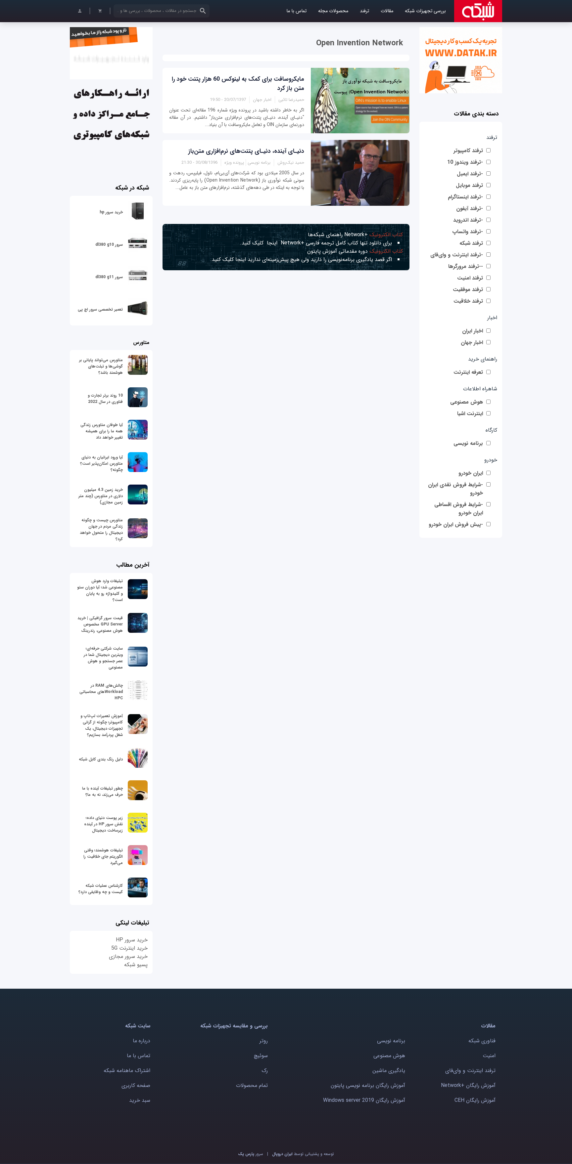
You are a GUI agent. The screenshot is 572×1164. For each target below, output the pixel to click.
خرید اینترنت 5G (129, 948)
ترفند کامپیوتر (468, 151)
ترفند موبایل (469, 185)
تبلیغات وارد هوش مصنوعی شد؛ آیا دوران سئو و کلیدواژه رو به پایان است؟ (100, 590)
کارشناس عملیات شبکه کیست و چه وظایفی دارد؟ (100, 889)
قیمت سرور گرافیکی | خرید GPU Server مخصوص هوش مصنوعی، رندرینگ (100, 624)
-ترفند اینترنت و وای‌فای (456, 255)
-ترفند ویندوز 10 (465, 162)
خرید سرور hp (111, 212)
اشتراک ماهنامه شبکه (127, 1070)
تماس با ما (296, 11)
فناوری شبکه (482, 1041)
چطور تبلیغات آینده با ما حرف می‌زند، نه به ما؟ (102, 791)
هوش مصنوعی (466, 402)
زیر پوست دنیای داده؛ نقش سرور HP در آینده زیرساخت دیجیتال (103, 824)
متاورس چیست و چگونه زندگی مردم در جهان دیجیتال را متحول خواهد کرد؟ (101, 529)
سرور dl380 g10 (109, 244)
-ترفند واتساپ (467, 232)
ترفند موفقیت (468, 289)
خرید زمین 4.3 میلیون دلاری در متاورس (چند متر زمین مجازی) (100, 496)
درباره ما (141, 1041)
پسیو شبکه (136, 965)
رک (265, 1070)
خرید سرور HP (132, 940)
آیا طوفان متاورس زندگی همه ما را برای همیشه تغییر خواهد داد (101, 431)
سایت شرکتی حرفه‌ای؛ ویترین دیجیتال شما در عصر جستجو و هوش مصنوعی (103, 657)
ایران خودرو (470, 473)
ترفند (364, 11)
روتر (264, 1041)
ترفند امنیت (470, 278)
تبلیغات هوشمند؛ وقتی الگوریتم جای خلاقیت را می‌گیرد (103, 856)
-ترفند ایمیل (470, 174)
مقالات (387, 11)
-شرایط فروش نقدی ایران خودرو (455, 489)
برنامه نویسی (468, 443)
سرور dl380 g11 (109, 277)
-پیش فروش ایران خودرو (456, 524)
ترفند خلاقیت (468, 301)
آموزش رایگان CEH (475, 1100)
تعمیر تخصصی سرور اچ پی (100, 309)
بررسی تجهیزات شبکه (425, 11)
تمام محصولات (252, 1085)
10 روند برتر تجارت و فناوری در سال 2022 (105, 398)
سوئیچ (261, 1056)
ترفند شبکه (471, 243)
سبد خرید (139, 1100)
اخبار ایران (472, 331)
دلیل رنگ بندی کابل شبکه (101, 759)
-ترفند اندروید (468, 220)
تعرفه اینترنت (468, 372)
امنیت (489, 1056)
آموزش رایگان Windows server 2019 (364, 1100)
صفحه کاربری (135, 1085)
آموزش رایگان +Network (468, 1085)
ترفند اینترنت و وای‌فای (470, 1070)
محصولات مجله (333, 11)
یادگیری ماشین (388, 1070)
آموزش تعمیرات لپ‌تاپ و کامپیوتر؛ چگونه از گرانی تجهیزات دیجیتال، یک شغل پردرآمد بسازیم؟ (101, 725)
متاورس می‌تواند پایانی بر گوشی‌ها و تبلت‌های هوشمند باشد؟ (101, 366)
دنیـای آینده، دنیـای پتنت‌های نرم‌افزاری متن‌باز (246, 151)
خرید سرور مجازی (128, 956)
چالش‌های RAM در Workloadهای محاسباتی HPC (101, 691)
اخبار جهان (472, 342)
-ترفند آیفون (469, 208)
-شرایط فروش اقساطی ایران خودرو (458, 508)
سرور (250, 1154)
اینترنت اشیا (470, 414)
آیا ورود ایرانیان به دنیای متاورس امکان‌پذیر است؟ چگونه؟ (101, 463)
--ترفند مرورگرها (465, 266)
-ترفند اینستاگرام (465, 197)
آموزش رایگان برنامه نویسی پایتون (368, 1085)
